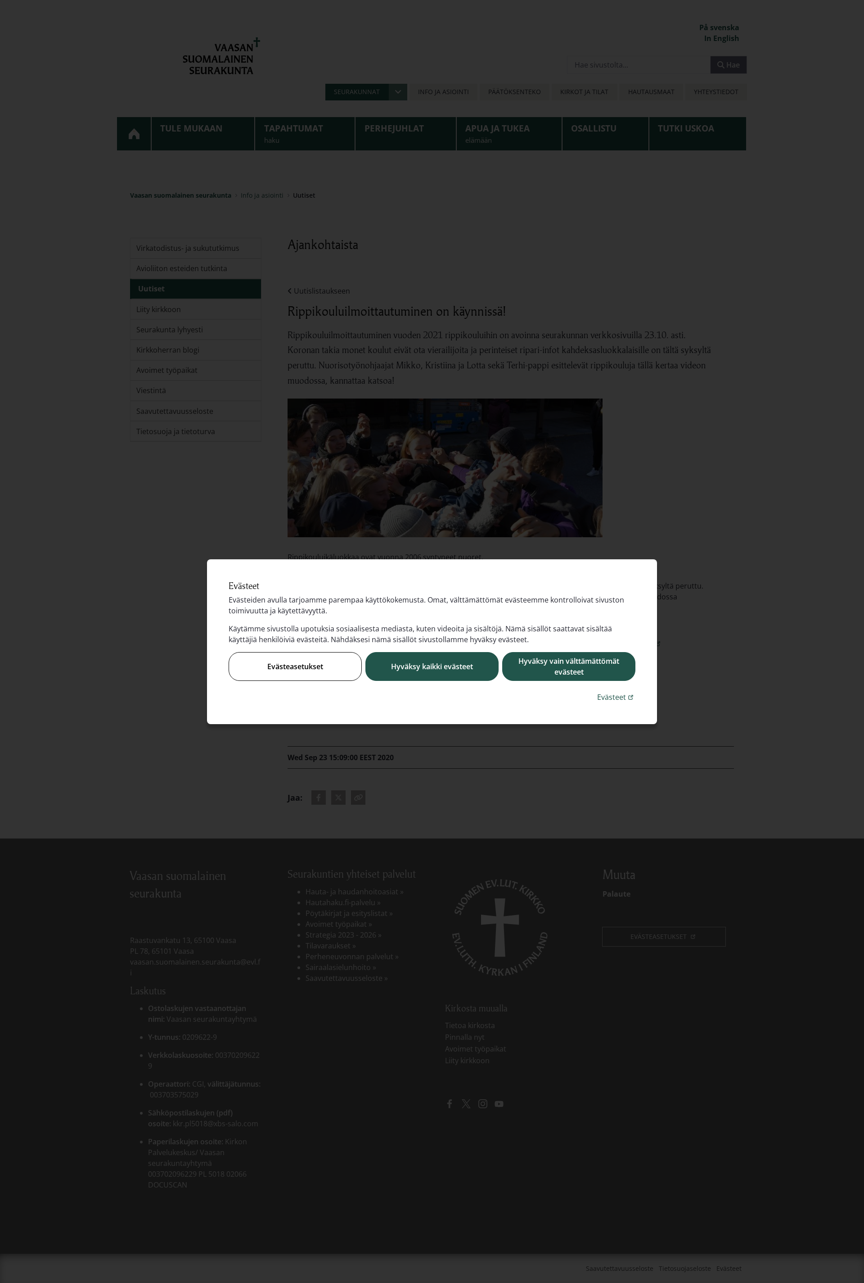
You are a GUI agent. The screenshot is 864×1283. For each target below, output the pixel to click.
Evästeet (616, 697)
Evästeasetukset (295, 666)
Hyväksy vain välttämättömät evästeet (568, 666)
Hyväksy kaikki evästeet (432, 666)
